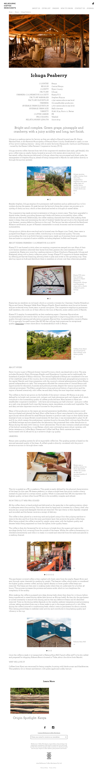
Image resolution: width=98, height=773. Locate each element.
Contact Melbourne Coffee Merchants (49, 733)
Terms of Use (52, 767)
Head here (19, 324)
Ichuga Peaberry (26, 12)
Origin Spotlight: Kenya (29, 718)
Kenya (17, 12)
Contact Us (80, 8)
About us (36, 8)
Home (11, 12)
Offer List (46, 8)
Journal (90, 8)
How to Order (67, 8)
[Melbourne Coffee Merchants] (10, 8)
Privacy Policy (44, 767)
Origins (55, 8)
